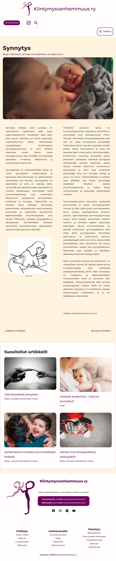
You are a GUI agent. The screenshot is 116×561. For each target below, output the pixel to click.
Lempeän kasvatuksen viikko (24, 399)
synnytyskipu (39, 54)
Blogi (5, 54)
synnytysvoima (55, 54)
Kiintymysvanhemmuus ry (65, 9)
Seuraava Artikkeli (102, 331)
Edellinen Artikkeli (14, 331)
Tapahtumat (94, 547)
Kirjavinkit (58, 542)
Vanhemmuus (58, 545)
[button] (11, 22)
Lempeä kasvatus (58, 535)
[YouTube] (74, 512)
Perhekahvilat (94, 533)
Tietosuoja (22, 545)
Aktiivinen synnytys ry (74, 289)
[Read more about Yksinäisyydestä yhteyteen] (30, 373)
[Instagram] (28, 23)
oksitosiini (15, 54)
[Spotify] (67, 512)
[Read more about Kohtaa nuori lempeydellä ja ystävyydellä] (86, 430)
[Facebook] (53, 512)
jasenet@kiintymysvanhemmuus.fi (69, 503)
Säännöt (22, 538)
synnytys (26, 54)
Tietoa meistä (22, 535)
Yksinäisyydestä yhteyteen (21, 394)
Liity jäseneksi (22, 542)
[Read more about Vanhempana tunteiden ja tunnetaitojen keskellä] (30, 430)
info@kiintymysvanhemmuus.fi (70, 499)
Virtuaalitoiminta (94, 540)
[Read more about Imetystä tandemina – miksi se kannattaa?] (86, 374)
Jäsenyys (94, 543)
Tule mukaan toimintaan (94, 536)
